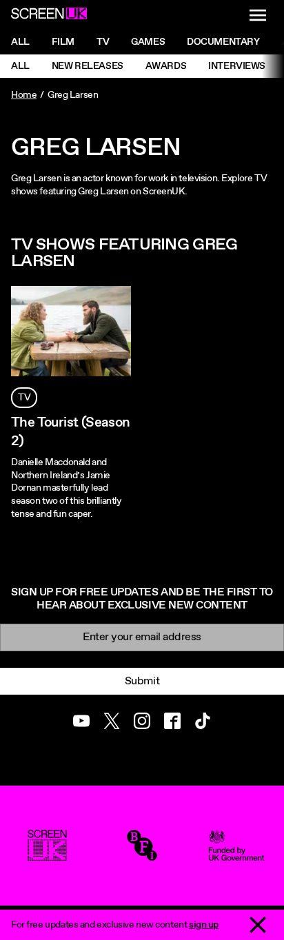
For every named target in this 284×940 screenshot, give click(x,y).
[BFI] (142, 854)
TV (24, 397)
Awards (165, 66)
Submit (142, 681)
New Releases (87, 66)
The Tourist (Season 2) (70, 432)
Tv (103, 42)
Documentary (223, 42)
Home (24, 95)
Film (63, 42)
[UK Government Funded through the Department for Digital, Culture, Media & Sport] (236, 854)
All (20, 42)
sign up (204, 925)
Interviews (236, 66)
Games (148, 42)
